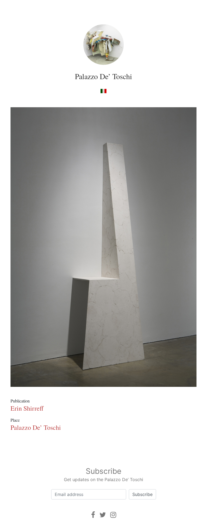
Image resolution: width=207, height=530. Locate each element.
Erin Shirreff (27, 408)
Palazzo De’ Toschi (103, 76)
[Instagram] (113, 515)
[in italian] (103, 90)
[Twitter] (102, 515)
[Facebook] (93, 515)
